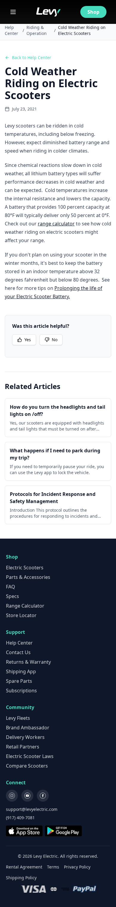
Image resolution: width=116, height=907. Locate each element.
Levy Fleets (18, 718)
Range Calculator (25, 605)
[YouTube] (27, 796)
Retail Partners (22, 746)
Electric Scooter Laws (30, 756)
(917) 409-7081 (20, 817)
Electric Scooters (24, 567)
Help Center (11, 30)
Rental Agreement (24, 867)
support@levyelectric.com (31, 809)
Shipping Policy (21, 877)
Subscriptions (21, 690)
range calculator (56, 223)
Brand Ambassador (27, 727)
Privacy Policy (77, 867)
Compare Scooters (27, 766)
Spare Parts (19, 681)
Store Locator (21, 615)
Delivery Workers (25, 737)
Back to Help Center (31, 57)
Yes (27, 339)
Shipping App (21, 671)
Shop (93, 12)
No (54, 339)
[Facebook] (43, 796)
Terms (53, 867)
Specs (12, 596)
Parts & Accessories (28, 577)
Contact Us (18, 652)
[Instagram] (12, 796)
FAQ (10, 586)
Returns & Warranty (28, 662)
